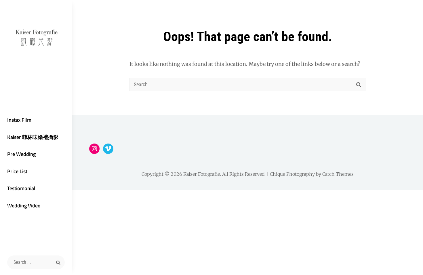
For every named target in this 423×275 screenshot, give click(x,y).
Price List (17, 171)
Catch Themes (338, 174)
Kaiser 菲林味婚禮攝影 (32, 137)
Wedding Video (24, 205)
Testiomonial (21, 188)
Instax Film (19, 120)
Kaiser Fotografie (201, 174)
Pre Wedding (21, 154)
